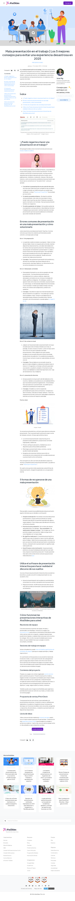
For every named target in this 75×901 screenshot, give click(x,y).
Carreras (53, 855)
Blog (28, 842)
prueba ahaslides (37, 729)
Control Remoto (7, 858)
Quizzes (5, 840)
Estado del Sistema (26, 888)
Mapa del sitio (38, 888)
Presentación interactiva (39, 734)
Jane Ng (60, 78)
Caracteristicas (7, 837)
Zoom (28, 870)
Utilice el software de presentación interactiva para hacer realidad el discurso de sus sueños (10, 96)
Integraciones (31, 860)
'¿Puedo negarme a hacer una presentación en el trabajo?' (10, 77)
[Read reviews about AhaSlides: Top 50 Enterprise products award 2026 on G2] (44, 880)
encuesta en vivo (24, 632)
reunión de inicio (48, 674)
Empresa (53, 842)
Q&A (4, 847)
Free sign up (68, 3)
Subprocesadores (55, 870)
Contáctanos (54, 852)
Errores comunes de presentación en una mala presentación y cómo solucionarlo (9, 83)
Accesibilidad (54, 868)
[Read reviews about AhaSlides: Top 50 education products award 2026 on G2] (37, 880)
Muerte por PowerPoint (40, 192)
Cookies (53, 863)
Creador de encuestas (8, 853)
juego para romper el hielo (29, 721)
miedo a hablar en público (27, 150)
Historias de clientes (32, 855)
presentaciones (37, 62)
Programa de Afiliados (32, 853)
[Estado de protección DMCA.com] (49, 888)
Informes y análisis (8, 860)
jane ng (30, 66)
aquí (33, 555)
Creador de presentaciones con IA (11, 850)
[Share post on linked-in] (11, 70)
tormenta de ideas (44, 717)
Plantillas (29, 845)
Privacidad (53, 860)
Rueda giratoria (7, 855)
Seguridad (53, 865)
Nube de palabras (7, 845)
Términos (53, 858)
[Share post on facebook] (18, 70)
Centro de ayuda (31, 850)
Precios (53, 837)
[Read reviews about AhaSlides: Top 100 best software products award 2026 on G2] (30, 880)
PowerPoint (30, 865)
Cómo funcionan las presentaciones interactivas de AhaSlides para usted (9, 104)
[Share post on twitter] (15, 70)
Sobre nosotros (55, 850)
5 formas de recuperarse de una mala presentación (9, 90)
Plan (52, 840)
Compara (29, 840)
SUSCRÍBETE (64, 100)
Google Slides (30, 863)
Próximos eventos (31, 847)
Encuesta (5, 842)
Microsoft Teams (31, 868)
